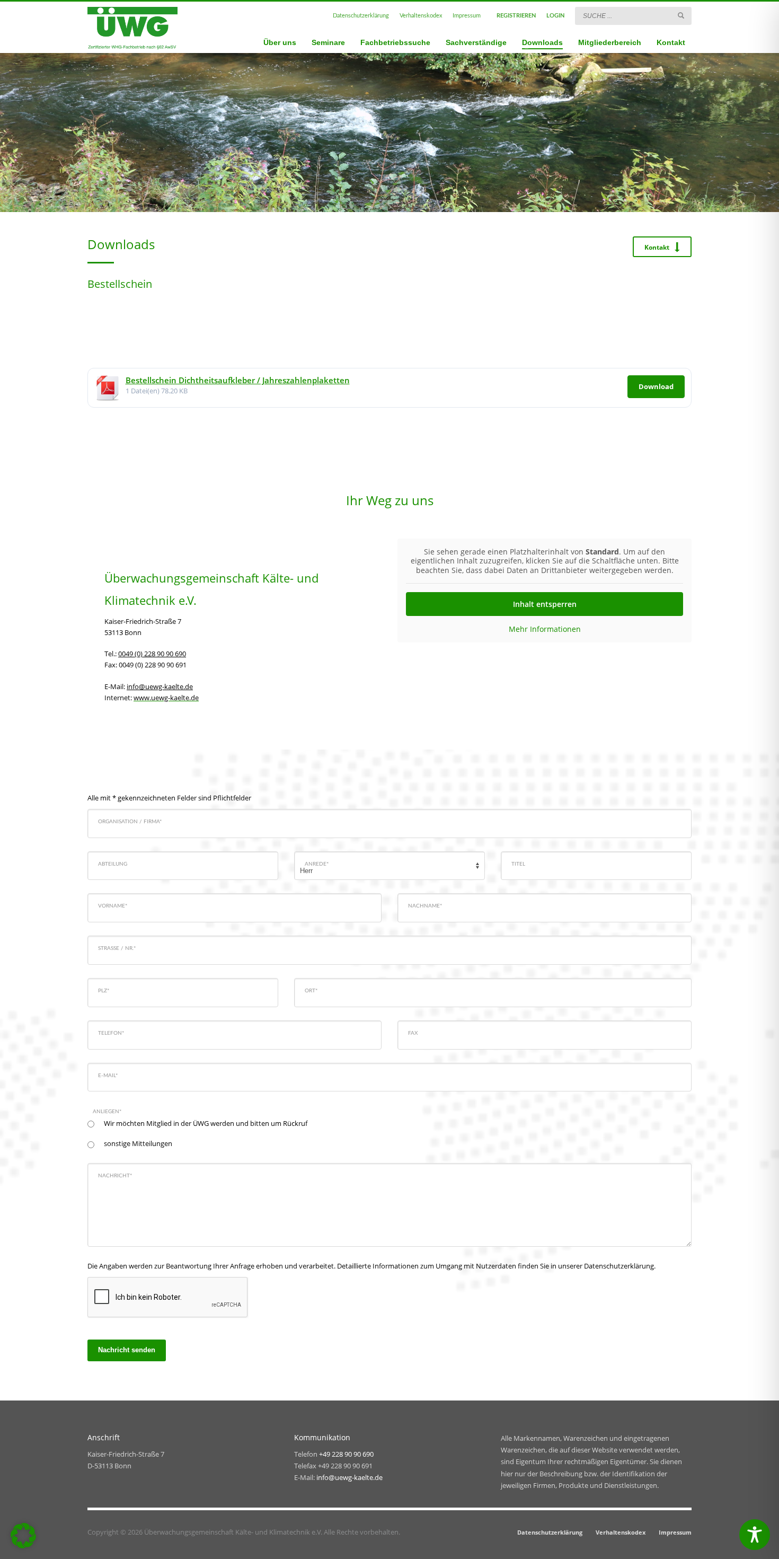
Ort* (311, 990)
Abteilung (112, 864)
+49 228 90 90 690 (346, 1454)
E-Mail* (108, 1075)
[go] (681, 15)
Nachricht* (115, 1175)
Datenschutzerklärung (361, 16)
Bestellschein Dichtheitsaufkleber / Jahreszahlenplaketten (238, 380)
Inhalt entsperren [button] (545, 604)
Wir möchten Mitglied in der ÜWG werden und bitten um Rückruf (205, 1123)
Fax (413, 1033)
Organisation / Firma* (130, 821)
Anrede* (317, 864)
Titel (518, 864)
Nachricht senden (126, 1350)
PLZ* (103, 990)
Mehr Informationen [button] (545, 629)
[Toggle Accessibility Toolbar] (754, 1534)
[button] (23, 1535)
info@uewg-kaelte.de (160, 686)
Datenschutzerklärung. (620, 1266)
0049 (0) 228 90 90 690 (152, 653)
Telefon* (111, 1033)
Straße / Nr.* (117, 948)
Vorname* (112, 906)
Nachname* (425, 906)
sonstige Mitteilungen (138, 1143)
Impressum (467, 16)
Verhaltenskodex (421, 16)
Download (656, 386)
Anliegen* (107, 1111)
